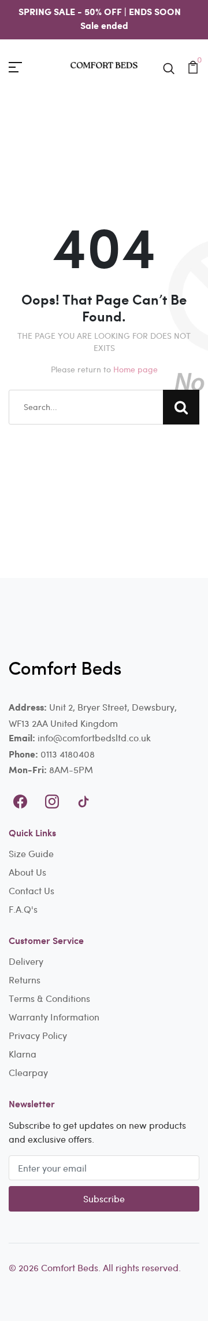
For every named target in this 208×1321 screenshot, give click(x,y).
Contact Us (31, 890)
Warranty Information (54, 1017)
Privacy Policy (38, 1035)
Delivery (26, 961)
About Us (27, 872)
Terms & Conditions (49, 998)
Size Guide (31, 853)
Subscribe (104, 1198)
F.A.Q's (23, 909)
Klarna (22, 1054)
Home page (135, 369)
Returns (24, 980)
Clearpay (28, 1072)
